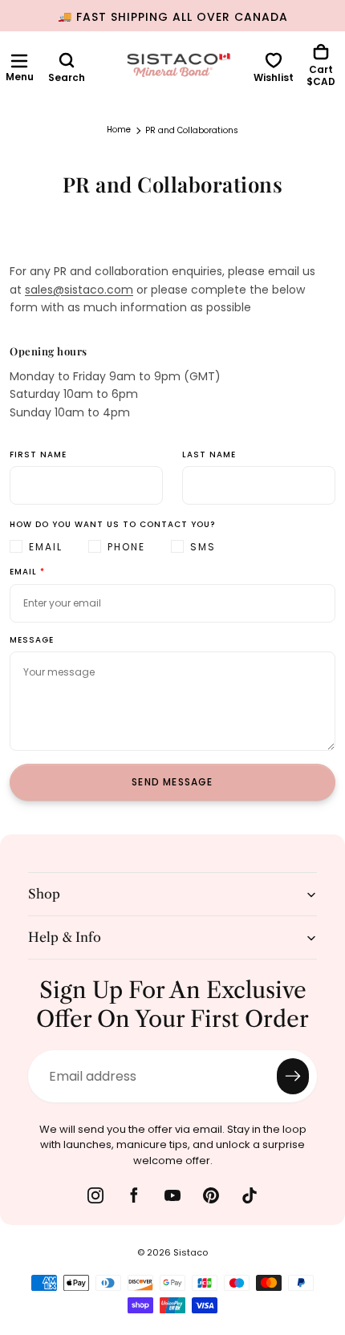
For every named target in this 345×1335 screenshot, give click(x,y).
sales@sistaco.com (79, 290)
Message (32, 640)
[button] (19, 61)
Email (46, 547)
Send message (172, 782)
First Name (38, 455)
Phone (126, 547)
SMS (203, 547)
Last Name (209, 455)
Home (119, 130)
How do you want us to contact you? (112, 525)
